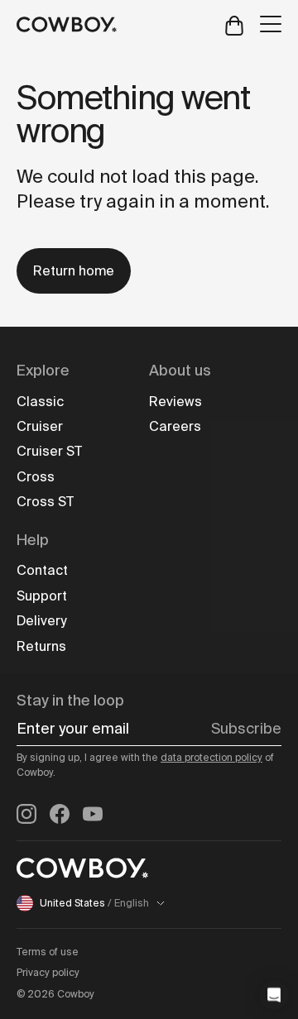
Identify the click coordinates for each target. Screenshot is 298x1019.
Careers (175, 426)
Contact (42, 570)
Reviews (175, 401)
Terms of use (48, 952)
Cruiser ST (49, 451)
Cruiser (40, 426)
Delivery (41, 620)
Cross (36, 477)
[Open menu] (270, 24)
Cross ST (45, 501)
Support (42, 596)
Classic (40, 401)
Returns (41, 646)
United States (94, 903)
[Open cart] (234, 24)
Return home (73, 271)
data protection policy (211, 757)
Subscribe (246, 729)
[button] (274, 995)
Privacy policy (48, 972)
